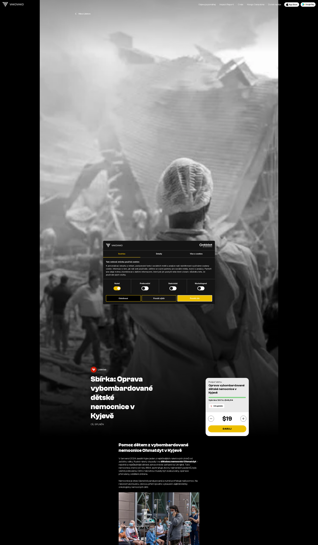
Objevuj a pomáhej (207, 4)
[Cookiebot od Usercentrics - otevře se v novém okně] (201, 245)
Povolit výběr (159, 298)
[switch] (145, 288)
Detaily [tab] (159, 254)
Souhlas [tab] (121, 254)
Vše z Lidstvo (84, 14)
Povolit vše (194, 298)
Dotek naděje (274, 4)
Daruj (227, 428)
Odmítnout (123, 298)
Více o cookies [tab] (196, 254)
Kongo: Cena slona (255, 4)
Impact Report (227, 4)
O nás (240, 4)
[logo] (13, 4)
